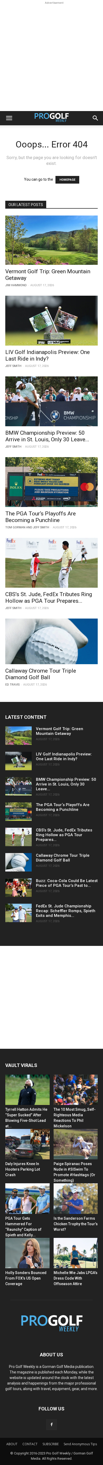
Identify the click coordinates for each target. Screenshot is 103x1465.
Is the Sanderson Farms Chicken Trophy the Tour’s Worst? (76, 1224)
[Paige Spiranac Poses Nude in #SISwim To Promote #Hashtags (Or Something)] (76, 1144)
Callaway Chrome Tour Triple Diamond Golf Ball (40, 674)
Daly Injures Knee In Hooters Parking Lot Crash (22, 1169)
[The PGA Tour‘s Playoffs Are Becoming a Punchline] (51, 482)
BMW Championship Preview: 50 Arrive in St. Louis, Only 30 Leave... (47, 436)
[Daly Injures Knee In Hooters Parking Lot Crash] (27, 1144)
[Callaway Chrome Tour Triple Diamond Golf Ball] (51, 641)
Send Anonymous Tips (80, 1444)
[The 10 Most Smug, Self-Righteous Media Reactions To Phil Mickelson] (76, 1090)
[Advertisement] (51, 57)
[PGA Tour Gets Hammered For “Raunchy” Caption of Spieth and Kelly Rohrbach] (27, 1198)
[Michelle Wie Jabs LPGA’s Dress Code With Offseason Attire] (76, 1253)
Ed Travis (12, 684)
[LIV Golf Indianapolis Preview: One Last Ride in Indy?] (51, 321)
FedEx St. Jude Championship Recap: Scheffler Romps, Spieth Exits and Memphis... (65, 911)
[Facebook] (51, 1424)
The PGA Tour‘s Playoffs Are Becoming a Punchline (40, 516)
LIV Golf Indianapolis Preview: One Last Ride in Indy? (47, 355)
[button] (9, 118)
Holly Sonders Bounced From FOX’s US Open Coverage (25, 1278)
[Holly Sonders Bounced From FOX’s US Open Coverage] (27, 1253)
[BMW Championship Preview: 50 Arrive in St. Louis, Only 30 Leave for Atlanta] (51, 401)
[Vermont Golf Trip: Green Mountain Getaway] (51, 240)
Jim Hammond (16, 285)
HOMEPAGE (67, 179)
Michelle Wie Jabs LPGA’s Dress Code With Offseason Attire (75, 1278)
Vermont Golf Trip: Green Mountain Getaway (59, 731)
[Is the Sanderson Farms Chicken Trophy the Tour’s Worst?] (76, 1198)
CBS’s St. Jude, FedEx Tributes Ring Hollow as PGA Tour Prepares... (48, 597)
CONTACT (30, 1444)
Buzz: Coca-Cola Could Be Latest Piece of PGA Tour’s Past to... (67, 883)
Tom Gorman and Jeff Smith (27, 527)
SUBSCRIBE (51, 1444)
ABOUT (11, 1444)
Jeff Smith (13, 366)
